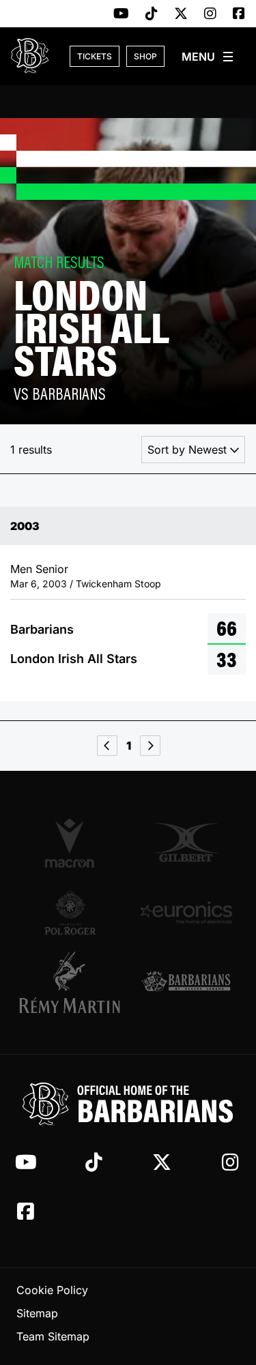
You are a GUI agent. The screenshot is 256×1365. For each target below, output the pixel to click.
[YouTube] (121, 14)
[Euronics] (186, 912)
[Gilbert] (186, 842)
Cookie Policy (52, 1290)
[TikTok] (151, 14)
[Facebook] (239, 14)
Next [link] (150, 745)
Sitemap (37, 1313)
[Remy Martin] (70, 982)
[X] (181, 14)
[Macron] (70, 842)
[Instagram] (210, 14)
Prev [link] (107, 745)
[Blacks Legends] (186, 982)
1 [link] (128, 745)
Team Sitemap (52, 1336)
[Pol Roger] (70, 912)
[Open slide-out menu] (208, 56)
